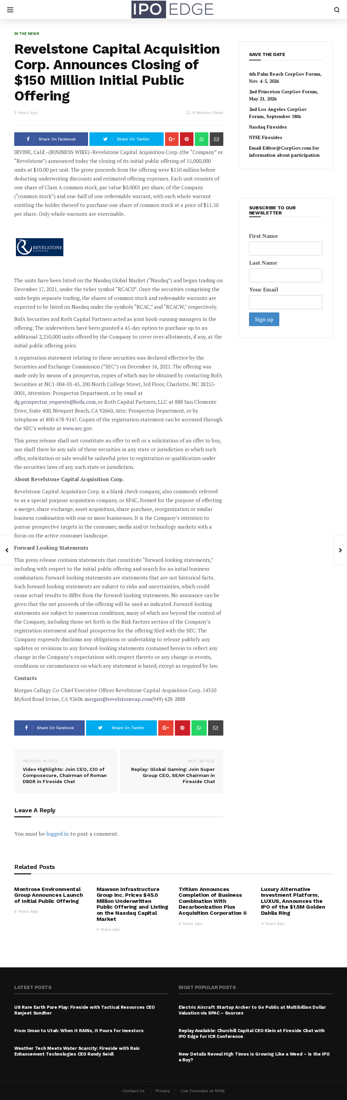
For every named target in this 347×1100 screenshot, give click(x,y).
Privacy (163, 1090)
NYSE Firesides (265, 137)
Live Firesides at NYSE (203, 1090)
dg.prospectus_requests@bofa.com (55, 401)
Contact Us (133, 1090)
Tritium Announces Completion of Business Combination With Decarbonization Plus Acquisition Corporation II (212, 901)
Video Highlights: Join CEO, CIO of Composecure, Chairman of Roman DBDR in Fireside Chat (65, 771)
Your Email (263, 289)
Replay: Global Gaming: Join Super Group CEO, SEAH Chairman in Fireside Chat (173, 771)
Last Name (263, 262)
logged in (57, 833)
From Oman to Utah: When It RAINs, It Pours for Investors (78, 1030)
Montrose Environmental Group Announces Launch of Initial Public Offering (48, 895)
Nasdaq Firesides (268, 127)
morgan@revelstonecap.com (117, 699)
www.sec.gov (77, 428)
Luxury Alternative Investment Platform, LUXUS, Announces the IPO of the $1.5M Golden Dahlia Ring (293, 901)
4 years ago (273, 923)
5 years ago (26, 112)
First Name (263, 236)
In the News (26, 34)
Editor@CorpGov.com (287, 148)
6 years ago (26, 911)
